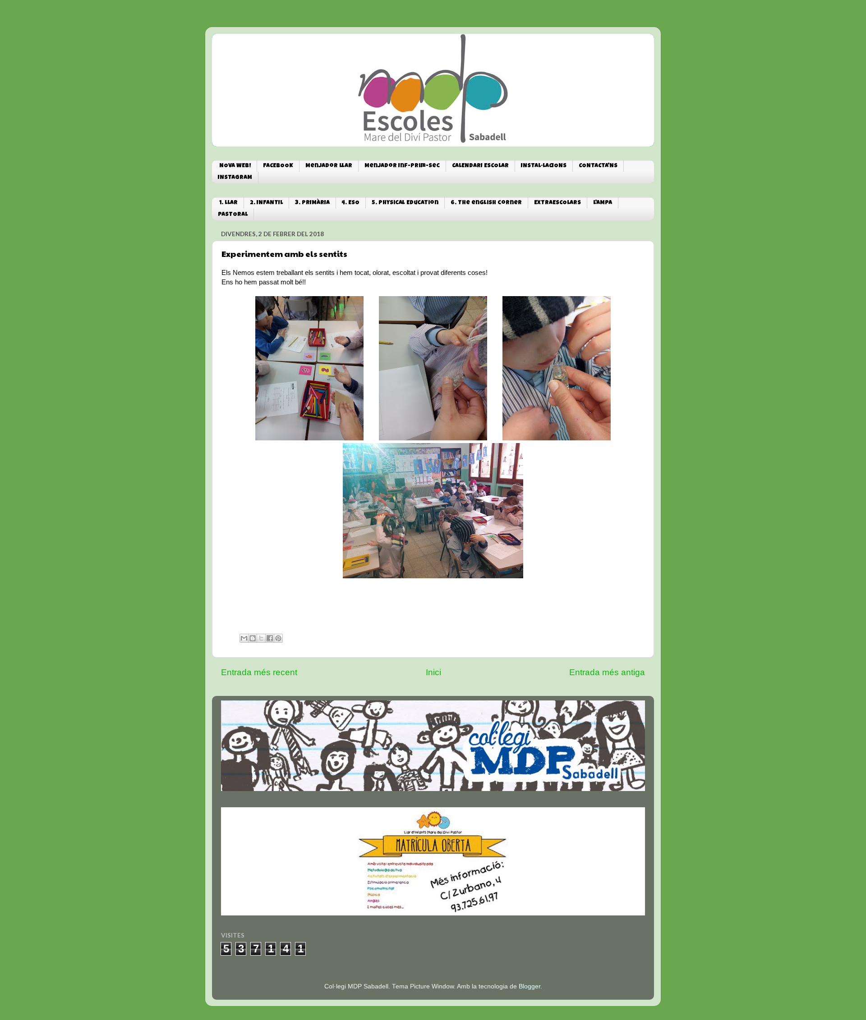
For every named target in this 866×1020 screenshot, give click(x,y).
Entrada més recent (259, 672)
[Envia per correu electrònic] (244, 638)
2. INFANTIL (266, 203)
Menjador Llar (328, 166)
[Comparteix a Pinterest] (278, 638)
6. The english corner (486, 203)
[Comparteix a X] (261, 638)
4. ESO (350, 203)
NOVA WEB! (235, 166)
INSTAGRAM (235, 178)
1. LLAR (228, 203)
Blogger (529, 986)
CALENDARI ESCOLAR (480, 166)
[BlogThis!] (252, 638)
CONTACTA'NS (598, 166)
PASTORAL (233, 215)
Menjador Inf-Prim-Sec (402, 166)
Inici (433, 672)
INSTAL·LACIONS (544, 166)
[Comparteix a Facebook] (269, 638)
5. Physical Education (405, 203)
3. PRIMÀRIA (312, 203)
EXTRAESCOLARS (557, 203)
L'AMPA (602, 203)
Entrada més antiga (607, 672)
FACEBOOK (278, 166)
